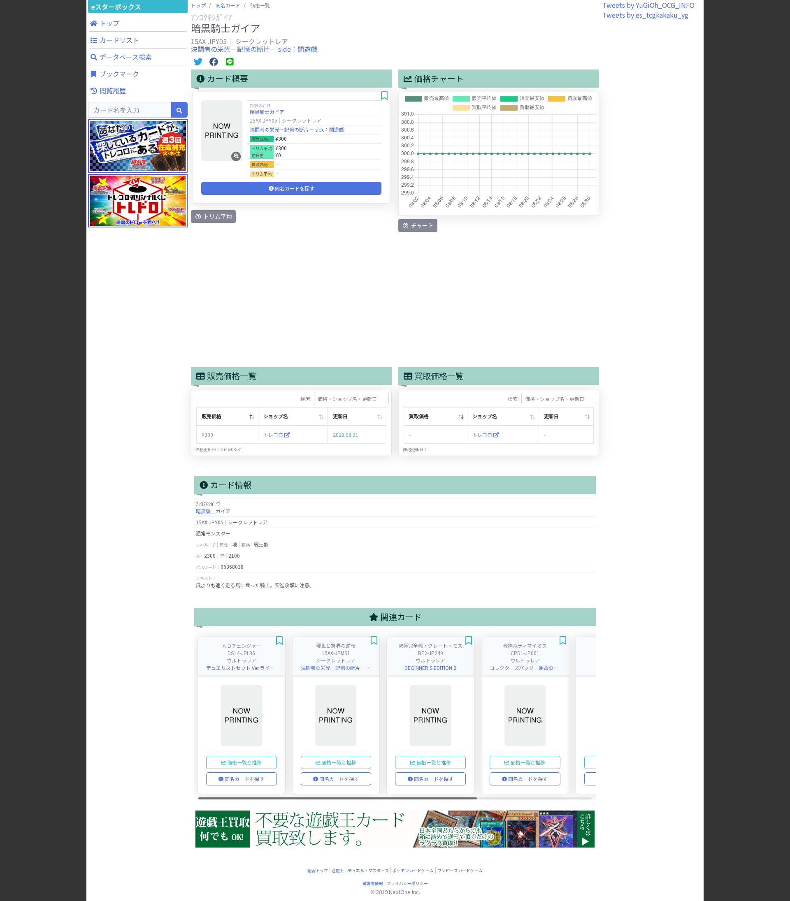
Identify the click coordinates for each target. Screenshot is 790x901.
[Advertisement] (138, 390)
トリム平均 (217, 216)
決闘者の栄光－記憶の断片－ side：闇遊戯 (254, 49)
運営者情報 (372, 883)
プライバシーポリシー (407, 883)
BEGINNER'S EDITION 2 (430, 667)
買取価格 (419, 415)
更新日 (340, 415)
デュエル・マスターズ (368, 870)
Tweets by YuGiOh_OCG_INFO (648, 5)
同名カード (228, 5)
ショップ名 (275, 415)
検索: (305, 398)
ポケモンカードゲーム (413, 870)
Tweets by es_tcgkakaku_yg (645, 15)
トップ (198, 5)
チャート (421, 225)
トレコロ (273, 434)
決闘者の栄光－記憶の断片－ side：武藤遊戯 (350, 667)
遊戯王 (338, 870)
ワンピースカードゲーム (460, 870)
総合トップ (317, 870)
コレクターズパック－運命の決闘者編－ (534, 667)
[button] (138, 23)
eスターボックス (116, 7)
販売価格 (211, 415)
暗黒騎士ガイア (267, 111)
